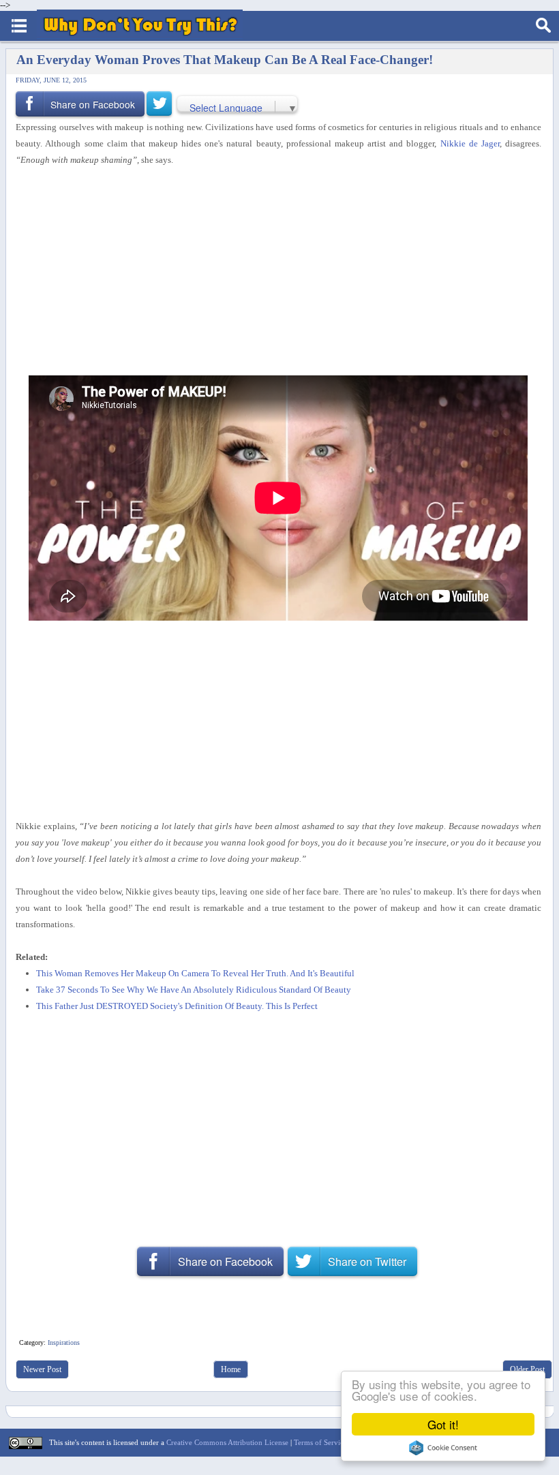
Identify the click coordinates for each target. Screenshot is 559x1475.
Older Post (527, 1369)
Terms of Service (320, 1442)
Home (231, 1369)
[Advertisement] (273, 269)
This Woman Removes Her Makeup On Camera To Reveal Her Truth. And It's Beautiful (195, 973)
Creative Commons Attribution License (227, 1442)
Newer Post (42, 1369)
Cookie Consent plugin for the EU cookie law (443, 1447)
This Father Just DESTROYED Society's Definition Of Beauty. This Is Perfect (177, 1006)
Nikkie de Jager (470, 143)
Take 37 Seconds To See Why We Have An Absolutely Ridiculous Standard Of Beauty (193, 989)
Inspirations (64, 1342)
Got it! (443, 1424)
